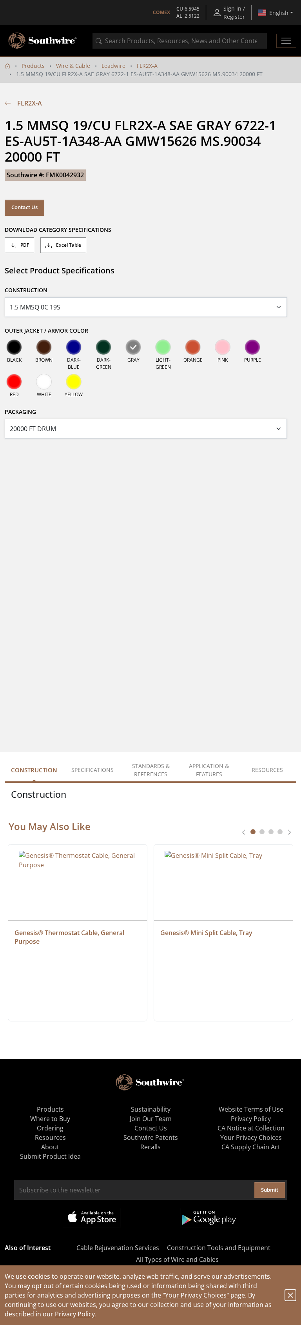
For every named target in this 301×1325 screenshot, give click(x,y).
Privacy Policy (75, 1314)
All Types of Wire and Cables (177, 1259)
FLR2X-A (147, 65)
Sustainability (150, 1109)
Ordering (50, 1128)
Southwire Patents (150, 1137)
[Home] (7, 66)
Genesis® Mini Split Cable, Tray (206, 932)
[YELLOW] (73, 381)
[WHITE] (43, 381)
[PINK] (222, 347)
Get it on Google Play (209, 1217)
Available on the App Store (92, 1217)
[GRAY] (133, 347)
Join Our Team (151, 1118)
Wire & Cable (73, 65)
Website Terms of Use (251, 1109)
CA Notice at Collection (251, 1128)
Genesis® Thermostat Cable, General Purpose (70, 937)
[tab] (253, 831)
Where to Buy (50, 1118)
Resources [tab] (267, 770)
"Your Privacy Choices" (196, 1295)
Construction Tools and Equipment (218, 1247)
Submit (269, 1189)
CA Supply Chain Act (250, 1147)
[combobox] (179, 41)
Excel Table (68, 245)
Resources (50, 1137)
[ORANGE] (192, 347)
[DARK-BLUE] (73, 347)
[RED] (14, 381)
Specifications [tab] (92, 770)
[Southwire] (43, 40)
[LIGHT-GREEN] (163, 347)
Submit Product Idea (50, 1156)
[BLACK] (14, 347)
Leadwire (113, 65)
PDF (24, 245)
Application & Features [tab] (209, 770)
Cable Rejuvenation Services (117, 1247)
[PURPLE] (252, 347)
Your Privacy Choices (251, 1137)
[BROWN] (43, 347)
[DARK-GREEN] (103, 347)
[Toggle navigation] (286, 41)
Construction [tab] (34, 770)
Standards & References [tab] (151, 770)
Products (33, 65)
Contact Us (24, 207)
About (50, 1147)
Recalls (150, 1147)
